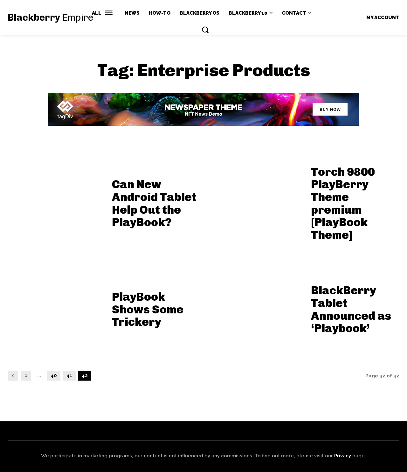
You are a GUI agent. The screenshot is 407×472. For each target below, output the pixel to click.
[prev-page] (13, 376)
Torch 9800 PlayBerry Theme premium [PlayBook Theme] (343, 203)
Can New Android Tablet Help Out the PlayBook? (154, 203)
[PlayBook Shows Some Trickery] (56, 307)
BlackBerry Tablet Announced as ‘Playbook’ (351, 309)
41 (69, 375)
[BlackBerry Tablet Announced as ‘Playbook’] (255, 307)
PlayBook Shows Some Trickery (147, 309)
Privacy (342, 456)
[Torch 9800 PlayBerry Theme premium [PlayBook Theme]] (255, 201)
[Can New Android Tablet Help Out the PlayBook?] (56, 201)
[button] (205, 29)
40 (54, 375)
